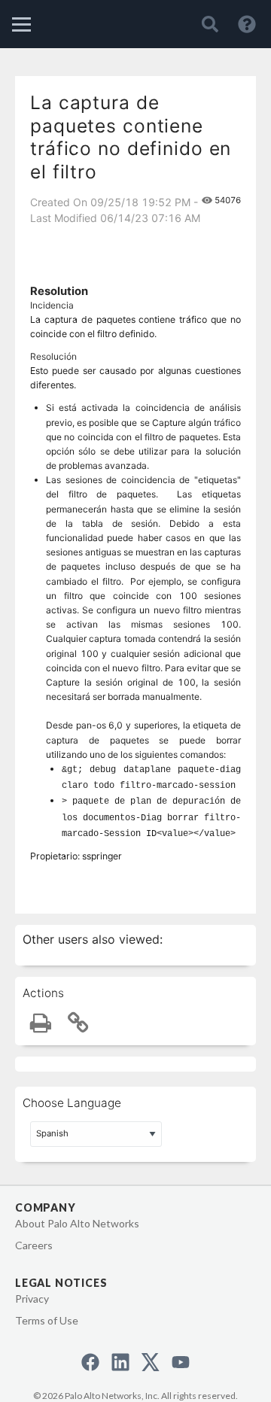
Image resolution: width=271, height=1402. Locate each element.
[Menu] (21, 24)
